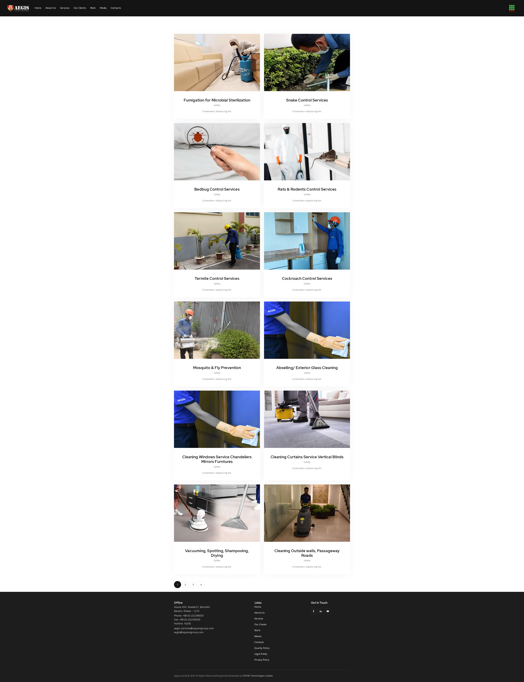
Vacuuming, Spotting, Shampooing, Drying (217, 553)
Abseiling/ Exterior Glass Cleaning (307, 367)
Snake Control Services (307, 100)
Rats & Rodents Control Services (307, 189)
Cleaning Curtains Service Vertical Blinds (307, 457)
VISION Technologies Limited (258, 675)
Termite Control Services (217, 278)
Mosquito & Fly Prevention (217, 367)
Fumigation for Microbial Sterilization (217, 100)
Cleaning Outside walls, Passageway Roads (307, 553)
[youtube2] (328, 611)
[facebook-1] (314, 611)
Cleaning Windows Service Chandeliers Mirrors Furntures (217, 459)
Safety (217, 105)
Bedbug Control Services (216, 189)
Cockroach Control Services (307, 278)
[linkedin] (321, 611)
